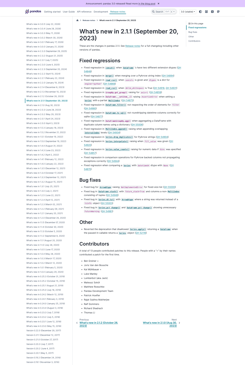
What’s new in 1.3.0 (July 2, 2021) (42, 191)
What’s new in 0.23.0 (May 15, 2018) (43, 326)
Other (191, 36)
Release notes (117, 11)
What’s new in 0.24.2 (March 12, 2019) (44, 294)
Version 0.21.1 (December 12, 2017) (43, 335)
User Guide (69, 11)
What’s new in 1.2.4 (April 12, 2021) (43, 200)
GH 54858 (155, 92)
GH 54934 (114, 132)
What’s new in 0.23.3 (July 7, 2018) (43, 312)
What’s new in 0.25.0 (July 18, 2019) (43, 290)
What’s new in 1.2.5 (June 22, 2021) (43, 195)
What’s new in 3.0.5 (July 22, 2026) (43, 24)
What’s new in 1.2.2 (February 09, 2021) (45, 209)
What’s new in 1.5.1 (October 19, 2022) (44, 137)
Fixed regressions (197, 27)
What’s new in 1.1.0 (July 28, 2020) (42, 245)
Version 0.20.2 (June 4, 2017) (40, 348)
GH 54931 (171, 88)
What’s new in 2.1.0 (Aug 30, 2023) (43, 105)
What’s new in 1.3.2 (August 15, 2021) (44, 182)
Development (101, 11)
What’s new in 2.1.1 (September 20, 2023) (47, 100)
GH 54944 (113, 161)
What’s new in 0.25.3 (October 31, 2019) (45, 276)
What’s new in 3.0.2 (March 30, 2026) (44, 37)
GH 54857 (90, 153)
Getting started (52, 11)
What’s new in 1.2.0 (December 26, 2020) (46, 218)
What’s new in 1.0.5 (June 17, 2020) (43, 249)
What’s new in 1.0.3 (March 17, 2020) (43, 258)
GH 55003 (106, 203)
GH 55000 (169, 187)
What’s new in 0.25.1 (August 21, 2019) (44, 285)
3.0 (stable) (187, 11)
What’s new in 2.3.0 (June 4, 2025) (43, 64)
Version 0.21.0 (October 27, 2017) (42, 339)
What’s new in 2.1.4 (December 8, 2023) (45, 87)
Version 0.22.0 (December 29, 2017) (43, 330)
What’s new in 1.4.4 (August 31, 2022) (44, 146)
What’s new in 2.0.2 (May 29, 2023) (43, 114)
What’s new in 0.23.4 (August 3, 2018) (44, 308)
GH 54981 (107, 211)
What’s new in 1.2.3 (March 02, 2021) (44, 204)
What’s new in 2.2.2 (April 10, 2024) (43, 73)
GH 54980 (90, 108)
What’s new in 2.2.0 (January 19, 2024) (45, 82)
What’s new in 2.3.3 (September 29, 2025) (46, 51)
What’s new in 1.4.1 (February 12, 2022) (45, 159)
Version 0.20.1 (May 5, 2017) (40, 353)
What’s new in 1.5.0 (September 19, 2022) (46, 141)
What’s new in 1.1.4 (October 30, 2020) (44, 227)
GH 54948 (112, 195)
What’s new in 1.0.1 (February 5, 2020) (44, 267)
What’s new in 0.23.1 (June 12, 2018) (43, 321)
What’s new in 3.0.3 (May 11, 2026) (43, 33)
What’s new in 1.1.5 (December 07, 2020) (45, 222)
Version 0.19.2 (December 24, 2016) (43, 357)
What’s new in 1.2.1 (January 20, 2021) (44, 213)
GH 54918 (159, 88)
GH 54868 (109, 83)
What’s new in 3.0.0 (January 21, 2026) (45, 46)
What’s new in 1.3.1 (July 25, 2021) (42, 186)
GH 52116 (141, 232)
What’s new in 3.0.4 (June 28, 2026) (43, 28)
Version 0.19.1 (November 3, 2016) (42, 362)
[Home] (77, 20)
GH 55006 (137, 124)
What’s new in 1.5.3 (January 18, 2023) (44, 128)
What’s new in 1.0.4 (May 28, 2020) (43, 254)
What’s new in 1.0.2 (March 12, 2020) (44, 263)
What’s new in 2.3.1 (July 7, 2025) (42, 60)
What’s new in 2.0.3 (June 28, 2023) (43, 110)
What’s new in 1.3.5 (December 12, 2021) (45, 168)
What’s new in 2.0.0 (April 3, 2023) (42, 123)
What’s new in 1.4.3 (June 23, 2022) (43, 150)
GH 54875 (127, 100)
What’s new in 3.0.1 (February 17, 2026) (45, 42)
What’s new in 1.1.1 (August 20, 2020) (44, 240)
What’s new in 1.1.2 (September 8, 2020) (45, 236)
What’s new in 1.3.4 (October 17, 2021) (44, 173)
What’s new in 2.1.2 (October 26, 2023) (45, 96)
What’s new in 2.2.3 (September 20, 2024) (46, 69)
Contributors (194, 41)
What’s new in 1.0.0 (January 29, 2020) (45, 272)
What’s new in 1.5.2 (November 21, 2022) (46, 132)
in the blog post (146, 3)
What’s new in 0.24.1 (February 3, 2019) (45, 299)
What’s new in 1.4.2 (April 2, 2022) (42, 155)
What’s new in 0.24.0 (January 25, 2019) (45, 303)
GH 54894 (168, 75)
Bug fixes (192, 32)
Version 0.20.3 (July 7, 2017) (39, 344)
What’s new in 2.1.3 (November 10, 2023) (46, 92)
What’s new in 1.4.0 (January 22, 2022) (45, 164)
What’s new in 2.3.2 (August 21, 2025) (44, 55)
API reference (84, 11)
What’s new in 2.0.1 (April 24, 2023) (43, 118)
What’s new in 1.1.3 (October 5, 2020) (44, 231)
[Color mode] (200, 11)
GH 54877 (96, 116)
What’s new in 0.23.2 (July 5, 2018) (43, 317)
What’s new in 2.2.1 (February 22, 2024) (45, 78)
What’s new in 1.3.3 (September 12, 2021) (46, 177)
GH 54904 (162, 136)
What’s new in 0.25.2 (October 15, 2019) (45, 281)
